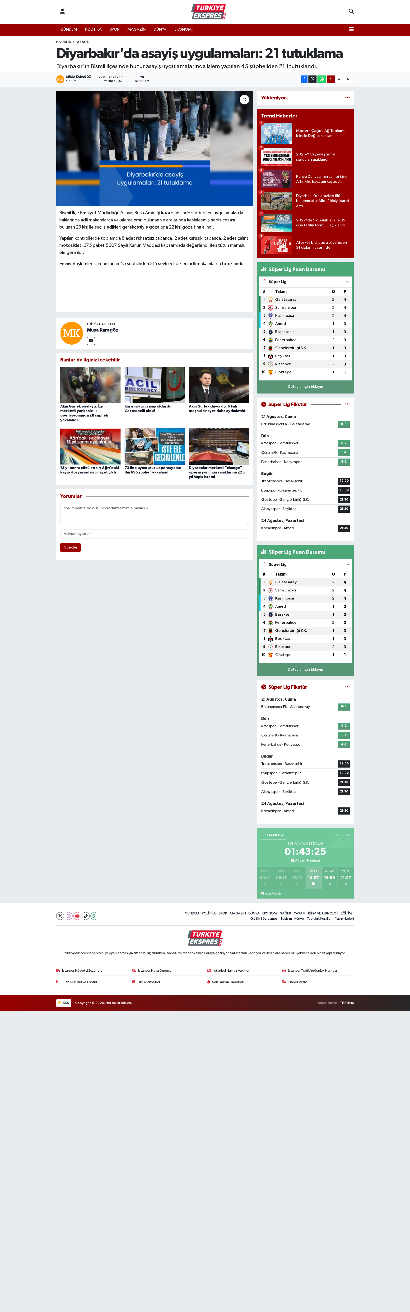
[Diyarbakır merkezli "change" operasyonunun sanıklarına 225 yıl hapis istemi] (219, 447)
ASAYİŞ (83, 42)
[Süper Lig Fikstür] (347, 405)
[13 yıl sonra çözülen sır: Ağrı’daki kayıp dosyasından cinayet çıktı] (90, 447)
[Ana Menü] (351, 30)
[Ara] (351, 12)
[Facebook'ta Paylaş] (304, 79)
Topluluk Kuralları (319, 918)
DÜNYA (160, 30)
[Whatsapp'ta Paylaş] (321, 79)
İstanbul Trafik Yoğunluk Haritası (312, 970)
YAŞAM (300, 913)
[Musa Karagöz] (71, 333)
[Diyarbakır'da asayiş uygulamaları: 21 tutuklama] (154, 148)
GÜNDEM (68, 30)
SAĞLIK (285, 913)
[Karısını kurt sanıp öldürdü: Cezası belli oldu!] (155, 385)
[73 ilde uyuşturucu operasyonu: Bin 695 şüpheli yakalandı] (155, 447)
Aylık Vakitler (273, 893)
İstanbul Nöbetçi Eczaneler (83, 970)
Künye (299, 918)
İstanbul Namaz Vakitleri (232, 970)
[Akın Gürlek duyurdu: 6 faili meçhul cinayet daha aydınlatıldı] (219, 385)
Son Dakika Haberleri (228, 982)
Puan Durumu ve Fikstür (79, 982)
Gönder (71, 547)
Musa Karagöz (102, 330)
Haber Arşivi (298, 982)
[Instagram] (69, 916)
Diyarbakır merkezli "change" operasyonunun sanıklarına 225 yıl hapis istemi (217, 472)
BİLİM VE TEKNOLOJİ (323, 913)
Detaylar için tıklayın (305, 387)
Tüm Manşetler (148, 982)
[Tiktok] (86, 916)
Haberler (63, 42)
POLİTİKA (93, 30)
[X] (60, 916)
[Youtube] (77, 916)
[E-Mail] (91, 341)
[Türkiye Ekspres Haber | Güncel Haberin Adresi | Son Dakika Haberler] (209, 12)
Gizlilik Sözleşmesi (264, 918)
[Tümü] (347, 98)
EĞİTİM (346, 913)
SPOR (114, 30)
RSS (66, 1003)
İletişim (286, 918)
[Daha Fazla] (331, 79)
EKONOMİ (183, 30)
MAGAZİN (136, 30)
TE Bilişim (347, 1003)
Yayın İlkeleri (344, 918)
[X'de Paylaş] (312, 79)
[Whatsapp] (94, 916)
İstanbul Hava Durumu (155, 970)
